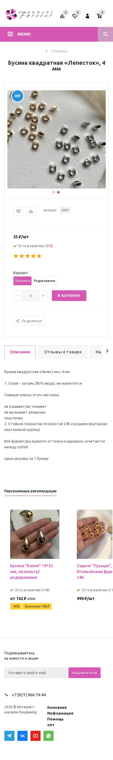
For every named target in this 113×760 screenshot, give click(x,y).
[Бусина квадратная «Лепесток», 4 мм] (56, 187)
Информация (60, 713)
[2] (22, 256)
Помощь (55, 719)
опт (50, 725)
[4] (34, 256)
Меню (24, 34)
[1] (16, 256)
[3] (28, 256)
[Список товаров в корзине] (103, 18)
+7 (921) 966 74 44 (29, 694)
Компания (57, 707)
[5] (39, 256)
